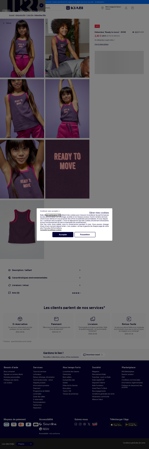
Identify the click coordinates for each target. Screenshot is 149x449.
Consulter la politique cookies (50, 230)
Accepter (63, 235)
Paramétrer (85, 235)
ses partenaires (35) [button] (53, 215)
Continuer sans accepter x (49, 211)
